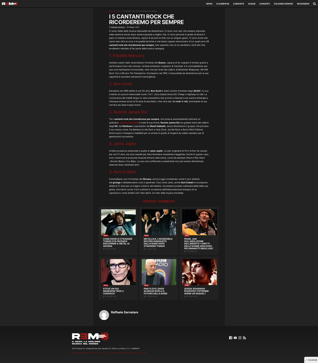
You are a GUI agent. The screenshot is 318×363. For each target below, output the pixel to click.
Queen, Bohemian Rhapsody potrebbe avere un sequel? (196, 291)
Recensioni (303, 3)
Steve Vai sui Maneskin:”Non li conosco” (113, 291)
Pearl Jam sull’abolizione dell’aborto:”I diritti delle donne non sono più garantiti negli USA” (198, 244)
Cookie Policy (116, 353)
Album (251, 3)
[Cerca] (314, 3)
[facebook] (230, 337)
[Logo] (9, 3)
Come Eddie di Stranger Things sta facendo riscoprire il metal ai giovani (117, 242)
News (209, 3)
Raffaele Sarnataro (118, 27)
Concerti (264, 3)
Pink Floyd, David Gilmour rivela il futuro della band (155, 291)
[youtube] (235, 337)
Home (111, 11)
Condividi (312, 360)
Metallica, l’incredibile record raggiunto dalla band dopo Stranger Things (158, 242)
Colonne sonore (283, 3)
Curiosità (238, 3)
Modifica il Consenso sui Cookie (134, 353)
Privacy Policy (104, 353)
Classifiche (222, 3)
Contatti (94, 353)
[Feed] (244, 337)
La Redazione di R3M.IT (81, 353)
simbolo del (128, 122)
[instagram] (239, 337)
